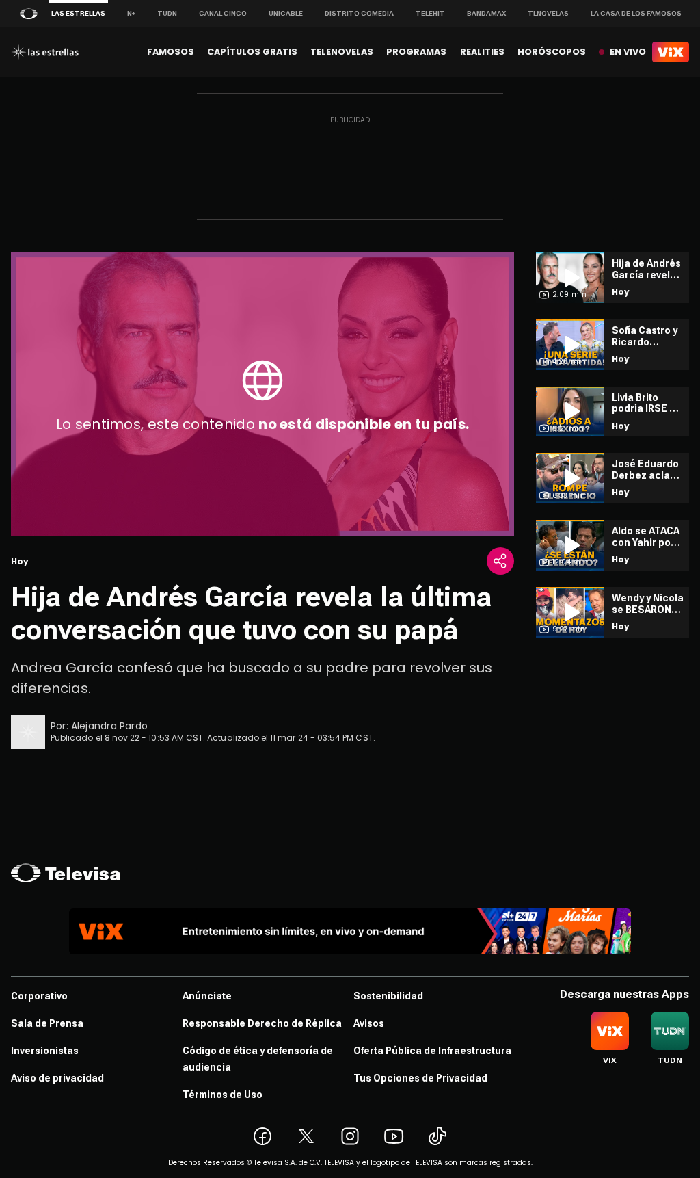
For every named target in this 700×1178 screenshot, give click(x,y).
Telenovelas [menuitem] (341, 51)
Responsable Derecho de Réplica (262, 1023)
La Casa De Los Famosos (636, 13)
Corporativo (39, 996)
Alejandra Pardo (109, 726)
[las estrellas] (45, 52)
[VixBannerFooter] (349, 931)
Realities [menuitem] (482, 51)
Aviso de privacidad (57, 1078)
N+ (131, 13)
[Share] (500, 561)
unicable (286, 13)
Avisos (368, 1023)
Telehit (430, 13)
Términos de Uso (222, 1094)
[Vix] (670, 52)
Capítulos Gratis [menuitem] (252, 51)
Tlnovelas (548, 13)
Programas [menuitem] (416, 51)
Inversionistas (45, 1050)
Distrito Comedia (359, 13)
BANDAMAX (486, 13)
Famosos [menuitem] (170, 51)
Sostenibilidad (388, 996)
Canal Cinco (223, 13)
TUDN (167, 13)
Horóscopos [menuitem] (551, 51)
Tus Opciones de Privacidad (420, 1078)
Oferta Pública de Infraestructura (432, 1050)
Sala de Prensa (47, 1023)
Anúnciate (207, 996)
